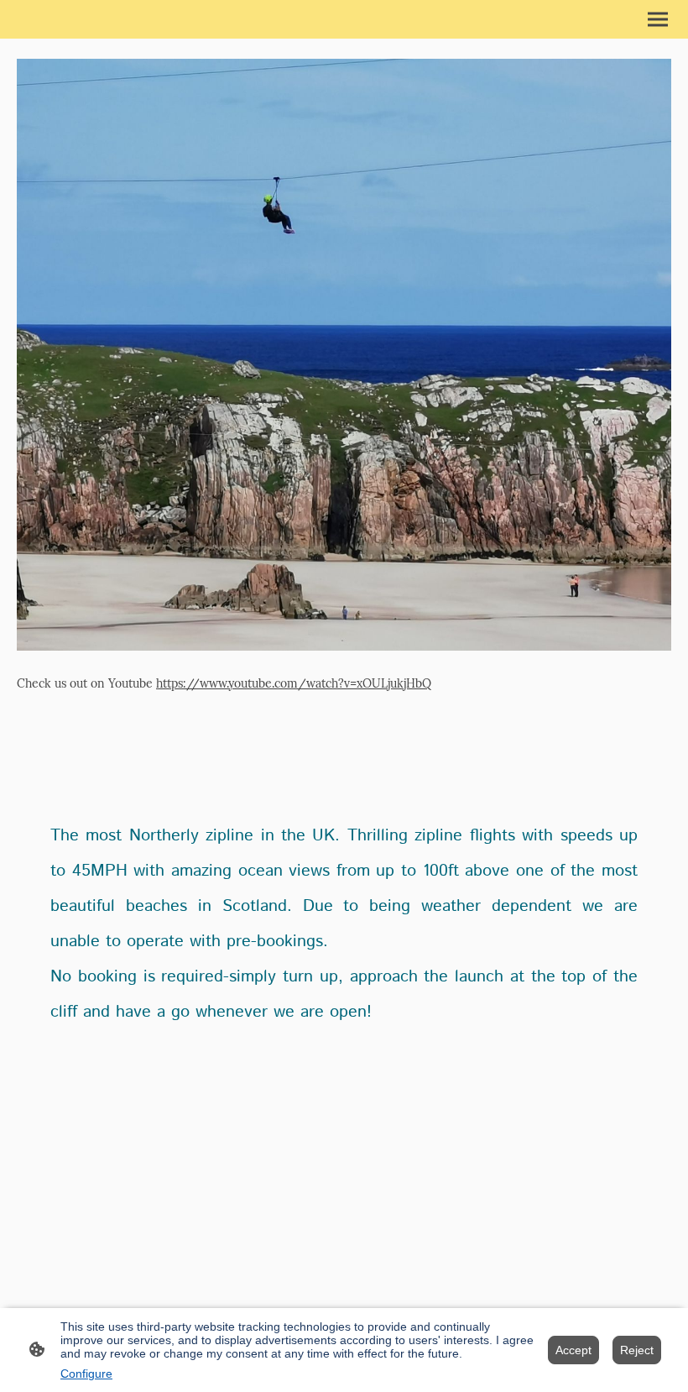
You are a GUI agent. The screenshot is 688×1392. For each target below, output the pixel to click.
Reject (637, 1350)
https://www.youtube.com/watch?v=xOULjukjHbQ (293, 683)
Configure (86, 1373)
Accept (573, 1350)
